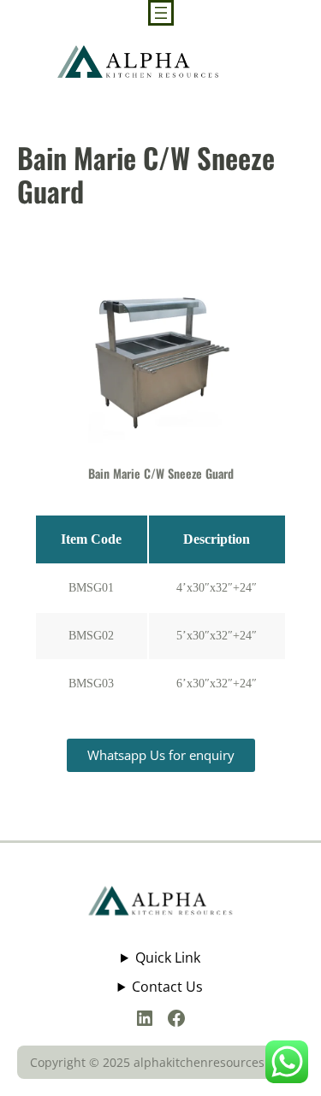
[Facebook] (176, 1018)
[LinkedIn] (144, 1018)
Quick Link (167, 958)
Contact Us (167, 987)
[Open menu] (161, 13)
